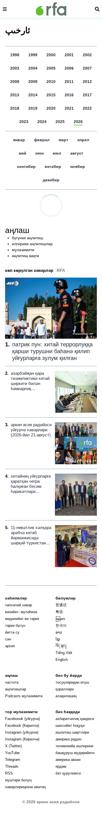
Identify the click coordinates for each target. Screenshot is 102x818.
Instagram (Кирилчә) (22, 739)
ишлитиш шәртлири (72, 732)
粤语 (59, 612)
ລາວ (59, 632)
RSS (9, 773)
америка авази (68, 759)
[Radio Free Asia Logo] (51, 9)
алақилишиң (66, 696)
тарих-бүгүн (15, 625)
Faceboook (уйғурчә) (22, 719)
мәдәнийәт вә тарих (22, 619)
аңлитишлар (15, 689)
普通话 (61, 605)
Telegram (12, 759)
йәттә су (12, 632)
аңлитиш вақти (25, 255)
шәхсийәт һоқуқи (70, 725)
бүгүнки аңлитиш (27, 238)
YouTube (12, 753)
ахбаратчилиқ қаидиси (75, 719)
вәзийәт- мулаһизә (21, 612)
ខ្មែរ (58, 639)
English (62, 659)
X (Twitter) (13, 746)
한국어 (61, 625)
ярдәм (61, 766)
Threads (11, 766)
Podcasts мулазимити (23, 696)
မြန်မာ (60, 619)
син (8, 639)
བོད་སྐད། (61, 646)
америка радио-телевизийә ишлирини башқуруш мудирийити (75, 746)
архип (10, 646)
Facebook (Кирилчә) (22, 725)
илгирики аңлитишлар (32, 244)
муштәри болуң (18, 780)
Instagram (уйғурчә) (21, 732)
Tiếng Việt (64, 653)
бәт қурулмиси (68, 773)
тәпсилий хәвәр (18, 605)
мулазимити (23, 249)
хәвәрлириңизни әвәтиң (25, 787)
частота (11, 682)
